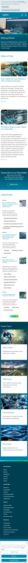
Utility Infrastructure (9, 285)
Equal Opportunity (7, 512)
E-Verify (5, 514)
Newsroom (6, 487)
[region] (14, 552)
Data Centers (7, 253)
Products (5, 476)
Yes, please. (5, 7)
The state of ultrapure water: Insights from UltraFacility (9, 295)
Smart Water (7, 444)
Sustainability (6, 489)
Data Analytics (7, 288)
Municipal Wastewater (10, 221)
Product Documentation (9, 532)
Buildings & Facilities (17, 250)
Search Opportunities (8, 507)
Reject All (14, 556)
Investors (5, 492)
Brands (5, 469)
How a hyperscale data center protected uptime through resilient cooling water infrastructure (9, 237)
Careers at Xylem (7, 505)
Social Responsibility (8, 494)
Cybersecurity (6, 498)
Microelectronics (8, 310)
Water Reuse (15, 307)
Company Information (8, 496)
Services (5, 478)
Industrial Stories (8, 413)
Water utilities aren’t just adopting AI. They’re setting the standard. (13, 80)
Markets (5, 472)
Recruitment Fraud (7, 516)
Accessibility (6, 509)
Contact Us (6, 534)
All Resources (6, 523)
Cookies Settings (14, 552)
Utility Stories (7, 379)
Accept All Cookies (14, 560)
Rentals (5, 481)
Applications (6, 474)
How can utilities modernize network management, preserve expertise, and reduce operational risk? (10, 204)
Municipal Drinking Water (10, 218)
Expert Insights (8, 348)
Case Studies (6, 525)
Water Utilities (7, 274)
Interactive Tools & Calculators (10, 529)
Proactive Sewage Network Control (13, 223)
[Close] (26, 542)
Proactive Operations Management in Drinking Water (13, 227)
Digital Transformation (10, 276)
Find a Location (7, 527)
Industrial (6, 250)
